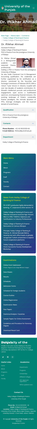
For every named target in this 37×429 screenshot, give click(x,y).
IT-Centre (22, 423)
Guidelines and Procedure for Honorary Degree (17, 324)
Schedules (7, 281)
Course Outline (8, 295)
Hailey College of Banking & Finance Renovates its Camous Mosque (16, 225)
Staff (5, 177)
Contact (6, 186)
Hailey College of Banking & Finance (16, 38)
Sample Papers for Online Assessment (17, 319)
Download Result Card (11, 330)
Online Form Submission (16, 266)
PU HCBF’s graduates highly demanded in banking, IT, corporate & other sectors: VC (18, 206)
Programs (6, 172)
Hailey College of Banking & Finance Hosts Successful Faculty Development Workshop (17, 246)
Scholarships (23, 373)
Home (5, 163)
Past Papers (7, 309)
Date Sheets (7, 272)
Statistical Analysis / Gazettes (14, 314)
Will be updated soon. (26, 384)
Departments (24, 367)
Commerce (25, 36)
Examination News (10, 305)
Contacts (6, 123)
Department (8, 137)
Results (6, 277)
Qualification (8, 110)
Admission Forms (9, 286)
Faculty (6, 182)
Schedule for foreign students (14, 291)
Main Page (5, 36)
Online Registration (10, 300)
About (5, 168)
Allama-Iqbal (15, 36)
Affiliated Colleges (25, 377)
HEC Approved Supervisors (24, 380)
